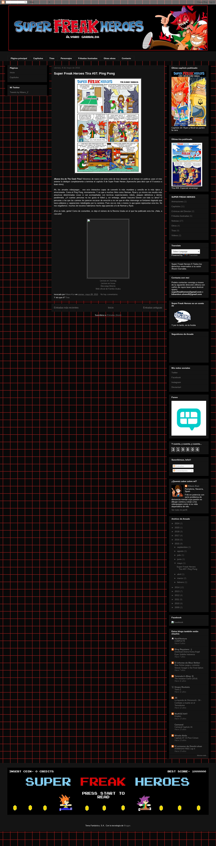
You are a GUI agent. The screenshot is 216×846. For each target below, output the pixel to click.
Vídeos (174, 235)
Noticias (175, 221)
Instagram (176, 382)
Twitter (174, 372)
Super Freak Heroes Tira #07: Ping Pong (84, 73)
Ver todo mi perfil (179, 510)
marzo (180, 578)
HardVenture (181, 638)
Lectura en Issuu (108, 283)
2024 (177, 523)
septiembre (182, 547)
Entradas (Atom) (114, 315)
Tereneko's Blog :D (184, 676)
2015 (177, 543)
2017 (177, 535)
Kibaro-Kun (193, 486)
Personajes (66, 58)
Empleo (178, 716)
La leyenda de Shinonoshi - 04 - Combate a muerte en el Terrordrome (188, 702)
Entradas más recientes (66, 307)
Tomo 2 (178, 689)
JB (176, 698)
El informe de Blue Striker (187, 663)
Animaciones (177, 201)
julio (179, 555)
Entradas (179, 466)
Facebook (176, 377)
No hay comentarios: (110, 294)
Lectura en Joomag (108, 281)
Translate (193, 255)
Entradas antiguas (152, 307)
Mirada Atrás (181, 735)
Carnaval (179, 724)
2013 (177, 591)
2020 (177, 527)
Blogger (127, 825)
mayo (180, 563)
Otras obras (109, 58)
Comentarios (181, 470)
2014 (177, 587)
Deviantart (176, 387)
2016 (177, 539)
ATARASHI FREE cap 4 (185, 749)
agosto (180, 551)
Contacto (126, 58)
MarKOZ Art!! (181, 714)
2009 (177, 607)
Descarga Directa (108, 286)
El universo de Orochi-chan (188, 746)
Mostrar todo (201, 755)
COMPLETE (180, 641)
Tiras (51, 58)
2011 (177, 599)
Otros (174, 226)
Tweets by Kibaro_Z (19, 92)
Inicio (111, 307)
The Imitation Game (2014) (186, 678)
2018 (177, 531)
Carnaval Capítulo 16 (183, 727)
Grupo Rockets (182, 687)
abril (179, 574)
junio (179, 559)
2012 (177, 595)
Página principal (19, 58)
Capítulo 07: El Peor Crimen (186, 738)
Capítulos (38, 58)
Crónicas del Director (181, 211)
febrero (181, 582)
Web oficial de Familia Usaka (108, 289)
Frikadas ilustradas (87, 58)
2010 (177, 603)
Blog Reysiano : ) (183, 649)
